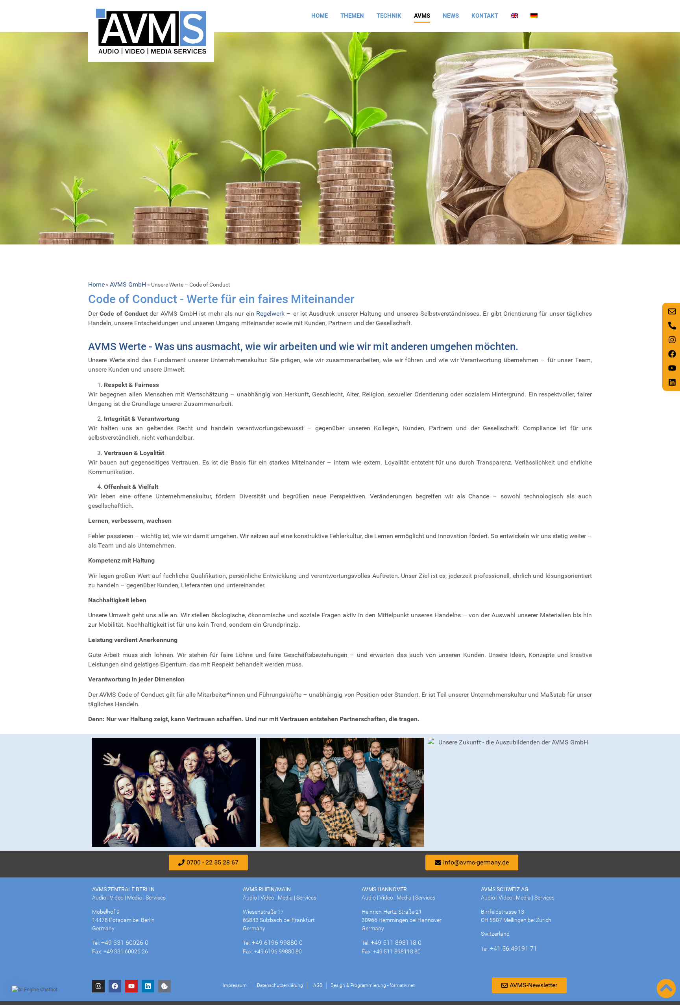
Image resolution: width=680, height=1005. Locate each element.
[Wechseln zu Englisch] (514, 16)
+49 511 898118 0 (396, 942)
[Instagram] (98, 986)
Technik (389, 15)
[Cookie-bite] (164, 986)
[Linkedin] (148, 986)
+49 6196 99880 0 (277, 942)
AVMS (422, 15)
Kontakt (484, 15)
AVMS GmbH (128, 284)
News (451, 15)
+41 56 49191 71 (513, 948)
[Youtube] (131, 986)
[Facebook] (115, 986)
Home (319, 15)
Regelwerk (270, 313)
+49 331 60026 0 (124, 942)
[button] (34, 990)
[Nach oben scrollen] (666, 988)
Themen (352, 15)
